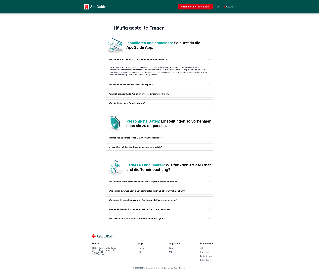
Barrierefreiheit (206, 256)
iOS (139, 252)
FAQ (170, 252)
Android (141, 248)
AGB (201, 248)
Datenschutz (204, 260)
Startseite (172, 248)
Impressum (204, 252)
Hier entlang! (195, 6)
